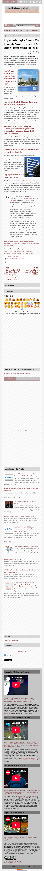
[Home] (5, 36)
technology (8, 253)
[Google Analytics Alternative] (22, 870)
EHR (23, 253)
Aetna (15, 249)
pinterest (40, 2)
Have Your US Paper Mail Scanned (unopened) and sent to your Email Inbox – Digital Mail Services (26, 529)
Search (37, 25)
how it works (21, 430)
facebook (24, 2)
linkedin (33, 2)
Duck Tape (7, 541)
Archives (33, 378)
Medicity (20, 249)
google (27, 2)
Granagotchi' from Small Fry (12, 559)
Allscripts (31, 62)
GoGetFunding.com (29, 430)
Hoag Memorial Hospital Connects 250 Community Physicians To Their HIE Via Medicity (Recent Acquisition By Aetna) (21, 43)
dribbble (36, 2)
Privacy (10, 378)
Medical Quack (7, 867)
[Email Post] (5, 262)
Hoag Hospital (29, 253)
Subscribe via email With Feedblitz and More (17, 373)
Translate (22, 378)
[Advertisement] (24, 18)
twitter (20, 2)
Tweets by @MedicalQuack (12, 640)
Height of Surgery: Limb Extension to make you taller (19, 516)
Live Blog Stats (22, 651)
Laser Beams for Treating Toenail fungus (26, 546)
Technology (21, 258)
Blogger (39, 867)
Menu (9, 25)
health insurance (22, 251)
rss (30, 2)
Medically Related (12, 258)
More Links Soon (11, 1)
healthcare (14, 251)
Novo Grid (19, 209)
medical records (16, 253)
